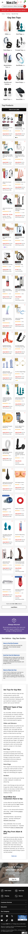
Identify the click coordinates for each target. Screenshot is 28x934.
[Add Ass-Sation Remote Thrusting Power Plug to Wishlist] (24, 332)
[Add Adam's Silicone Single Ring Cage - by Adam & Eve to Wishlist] (12, 141)
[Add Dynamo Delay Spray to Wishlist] (24, 521)
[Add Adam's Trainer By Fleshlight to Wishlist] (12, 495)
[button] (14, 607)
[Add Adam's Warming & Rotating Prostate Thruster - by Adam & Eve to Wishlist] (24, 438)
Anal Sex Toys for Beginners (11, 655)
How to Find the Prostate (10, 643)
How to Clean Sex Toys (10, 670)
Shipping (6, 896)
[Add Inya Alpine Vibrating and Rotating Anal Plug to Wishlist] (12, 521)
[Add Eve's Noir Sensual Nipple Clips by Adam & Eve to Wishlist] (24, 141)
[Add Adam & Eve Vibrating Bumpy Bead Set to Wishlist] (24, 384)
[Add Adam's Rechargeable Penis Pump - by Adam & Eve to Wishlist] (24, 276)
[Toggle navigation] (2, 2)
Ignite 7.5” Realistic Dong (17, 827)
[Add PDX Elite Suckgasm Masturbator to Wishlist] (24, 576)
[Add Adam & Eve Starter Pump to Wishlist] (12, 168)
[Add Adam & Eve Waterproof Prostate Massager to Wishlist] (24, 194)
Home (3, 13)
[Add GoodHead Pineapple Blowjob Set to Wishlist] (12, 412)
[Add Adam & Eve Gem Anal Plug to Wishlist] (12, 194)
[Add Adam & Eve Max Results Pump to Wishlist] (12, 548)
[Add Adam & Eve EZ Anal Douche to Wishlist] (24, 223)
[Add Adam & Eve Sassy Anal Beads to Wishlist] (24, 305)
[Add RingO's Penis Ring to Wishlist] (24, 495)
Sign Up (14, 879)
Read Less (14, 855)
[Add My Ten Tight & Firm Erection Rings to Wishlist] (24, 412)
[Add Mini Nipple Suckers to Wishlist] (24, 469)
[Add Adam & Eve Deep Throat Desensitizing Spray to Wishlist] (12, 276)
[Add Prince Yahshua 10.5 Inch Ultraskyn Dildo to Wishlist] (24, 548)
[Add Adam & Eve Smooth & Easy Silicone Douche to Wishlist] (12, 469)
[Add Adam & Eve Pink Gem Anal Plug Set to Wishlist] (12, 114)
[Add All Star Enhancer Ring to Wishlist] (12, 251)
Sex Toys (8, 13)
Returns (20, 896)
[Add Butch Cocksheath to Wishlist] (12, 576)
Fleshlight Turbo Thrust (9, 820)
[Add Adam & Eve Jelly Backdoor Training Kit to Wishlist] (12, 358)
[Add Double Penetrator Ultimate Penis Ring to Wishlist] (12, 332)
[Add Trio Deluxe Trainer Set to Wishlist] (24, 168)
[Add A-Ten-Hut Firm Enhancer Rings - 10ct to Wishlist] (24, 114)
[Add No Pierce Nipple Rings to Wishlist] (24, 358)
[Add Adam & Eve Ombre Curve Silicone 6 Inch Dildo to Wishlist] (12, 305)
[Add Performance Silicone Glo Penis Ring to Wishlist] (12, 438)
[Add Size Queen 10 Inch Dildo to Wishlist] (12, 223)
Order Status (7, 890)
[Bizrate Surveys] (25, 920)
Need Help (21, 890)
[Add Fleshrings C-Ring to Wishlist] (24, 251)
